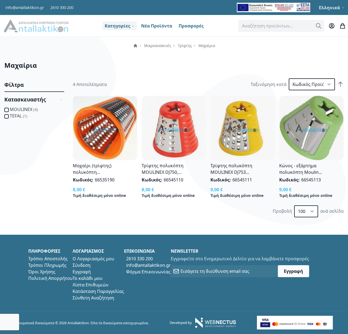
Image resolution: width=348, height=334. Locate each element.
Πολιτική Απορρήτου (50, 278)
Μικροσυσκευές (157, 45)
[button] (332, 7)
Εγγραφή (82, 272)
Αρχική (135, 46)
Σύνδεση (82, 265)
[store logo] (36, 25)
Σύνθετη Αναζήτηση (93, 298)
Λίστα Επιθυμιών (90, 285)
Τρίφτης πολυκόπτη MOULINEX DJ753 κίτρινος (231, 172)
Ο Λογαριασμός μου (93, 259)
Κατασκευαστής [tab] (25, 99)
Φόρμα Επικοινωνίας (148, 272)
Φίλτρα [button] (14, 84)
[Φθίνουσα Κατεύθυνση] (340, 84)
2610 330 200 (61, 7)
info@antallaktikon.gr (24, 7)
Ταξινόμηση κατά (269, 84)
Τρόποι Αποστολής (48, 259)
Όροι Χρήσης (41, 272)
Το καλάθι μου (87, 278)
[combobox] (281, 26)
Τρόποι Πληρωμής (47, 265)
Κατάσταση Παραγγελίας (98, 291)
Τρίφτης (185, 45)
